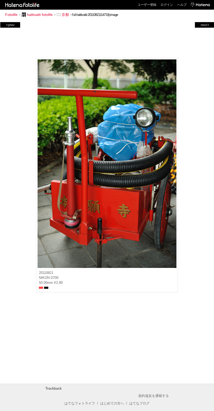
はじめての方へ (112, 403)
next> (205, 25)
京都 (65, 15)
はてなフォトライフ (79, 403)
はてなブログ (139, 403)
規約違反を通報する (153, 396)
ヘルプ (182, 5)
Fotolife (11, 15)
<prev (10, 25)
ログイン (166, 5)
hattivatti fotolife (40, 15)
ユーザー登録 (147, 5)
